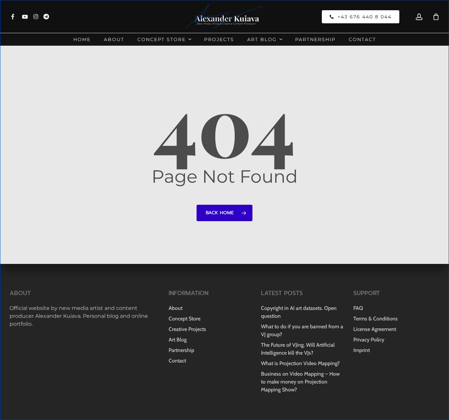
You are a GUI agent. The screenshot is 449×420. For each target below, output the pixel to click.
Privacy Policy (368, 340)
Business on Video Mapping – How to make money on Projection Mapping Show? (300, 382)
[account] (419, 16)
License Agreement (374, 329)
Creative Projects (187, 329)
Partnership (181, 350)
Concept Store (185, 318)
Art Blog (178, 340)
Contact (177, 361)
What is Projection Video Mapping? (300, 363)
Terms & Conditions (375, 318)
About (175, 308)
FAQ (358, 308)
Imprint (361, 350)
